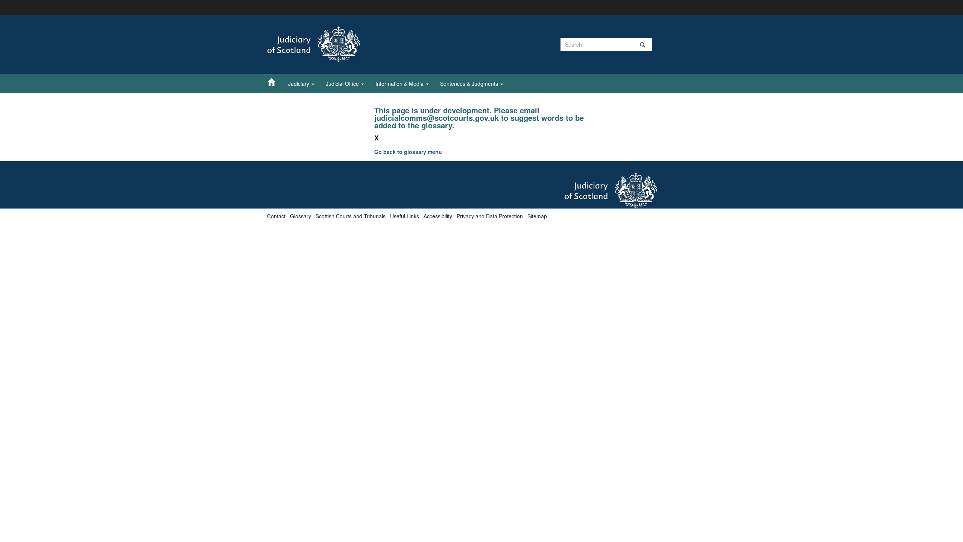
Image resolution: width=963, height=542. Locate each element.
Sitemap (537, 216)
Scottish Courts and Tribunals (351, 216)
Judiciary (299, 83)
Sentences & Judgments (470, 83)
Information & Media (400, 83)
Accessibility (438, 216)
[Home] (275, 81)
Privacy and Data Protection (490, 216)
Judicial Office (343, 83)
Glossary (300, 216)
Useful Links (404, 216)
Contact (276, 216)
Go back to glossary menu (408, 151)
